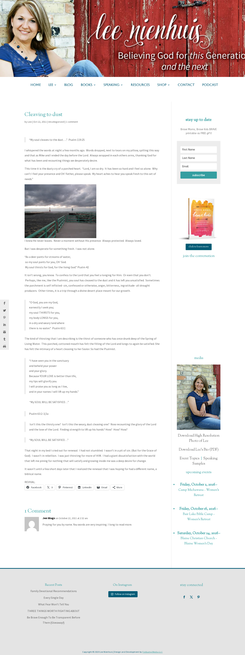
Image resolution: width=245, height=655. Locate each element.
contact (186, 85)
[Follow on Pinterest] (198, 597)
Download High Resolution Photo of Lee (199, 438)
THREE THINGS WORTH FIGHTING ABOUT (53, 611)
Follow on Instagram (125, 594)
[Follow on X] (191, 597)
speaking (111, 85)
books (86, 85)
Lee (30, 121)
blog (68, 85)
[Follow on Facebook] (184, 597)
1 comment (72, 121)
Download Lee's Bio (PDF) (199, 449)
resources (140, 85)
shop (161, 85)
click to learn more (199, 247)
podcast (210, 85)
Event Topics (189, 458)
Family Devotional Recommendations (53, 591)
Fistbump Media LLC (152, 652)
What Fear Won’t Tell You (53, 604)
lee (50, 85)
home (35, 85)
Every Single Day (53, 597)
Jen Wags (49, 518)
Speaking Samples (205, 461)
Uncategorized (56, 121)
